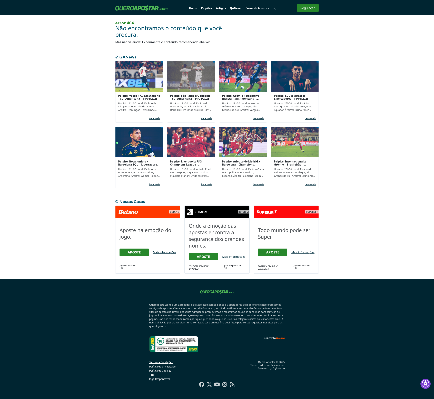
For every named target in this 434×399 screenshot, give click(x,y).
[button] (274, 8)
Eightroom (278, 368)
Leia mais (154, 118)
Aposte (134, 252)
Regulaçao (307, 8)
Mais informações (164, 252)
